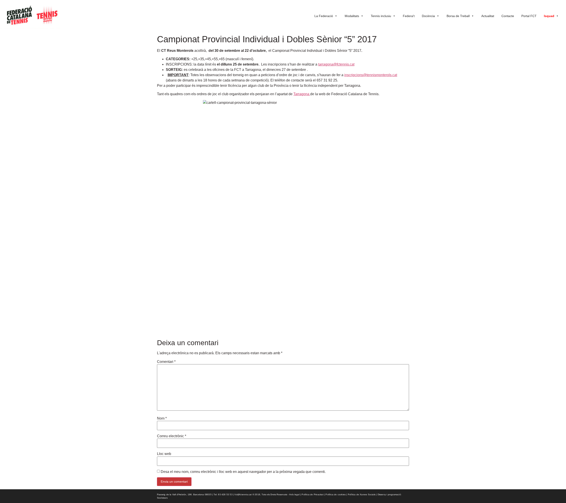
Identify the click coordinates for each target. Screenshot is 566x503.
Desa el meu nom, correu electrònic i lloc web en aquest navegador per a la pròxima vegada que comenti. (243, 472)
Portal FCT (529, 16)
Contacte (507, 16)
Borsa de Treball (458, 16)
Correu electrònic (171, 436)
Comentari (166, 362)
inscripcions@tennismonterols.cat (370, 75)
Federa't (409, 16)
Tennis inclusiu (381, 16)
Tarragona (301, 94)
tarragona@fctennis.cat (336, 64)
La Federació (323, 16)
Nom (162, 418)
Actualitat (487, 16)
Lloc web (164, 454)
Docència (428, 16)
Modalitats (352, 16)
